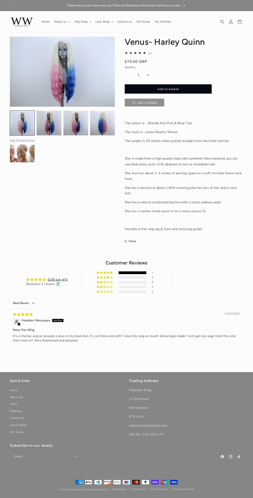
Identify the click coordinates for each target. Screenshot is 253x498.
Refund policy (119, 489)
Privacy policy (138, 489)
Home (14, 390)
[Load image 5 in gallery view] (22, 149)
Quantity (130, 67)
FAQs (13, 404)
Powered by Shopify (96, 489)
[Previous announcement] (11, 5)
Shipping (16, 411)
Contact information (183, 489)
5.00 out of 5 (58, 280)
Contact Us (17, 418)
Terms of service (159, 489)
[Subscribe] (76, 456)
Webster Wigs (77, 489)
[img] (23, 314)
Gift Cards (17, 432)
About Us (16, 397)
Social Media (18, 425)
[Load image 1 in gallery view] (22, 123)
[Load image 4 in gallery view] (102, 123)
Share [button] (132, 241)
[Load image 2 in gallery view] (49, 123)
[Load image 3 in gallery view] (75, 123)
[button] (62, 22)
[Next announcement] (241, 5)
